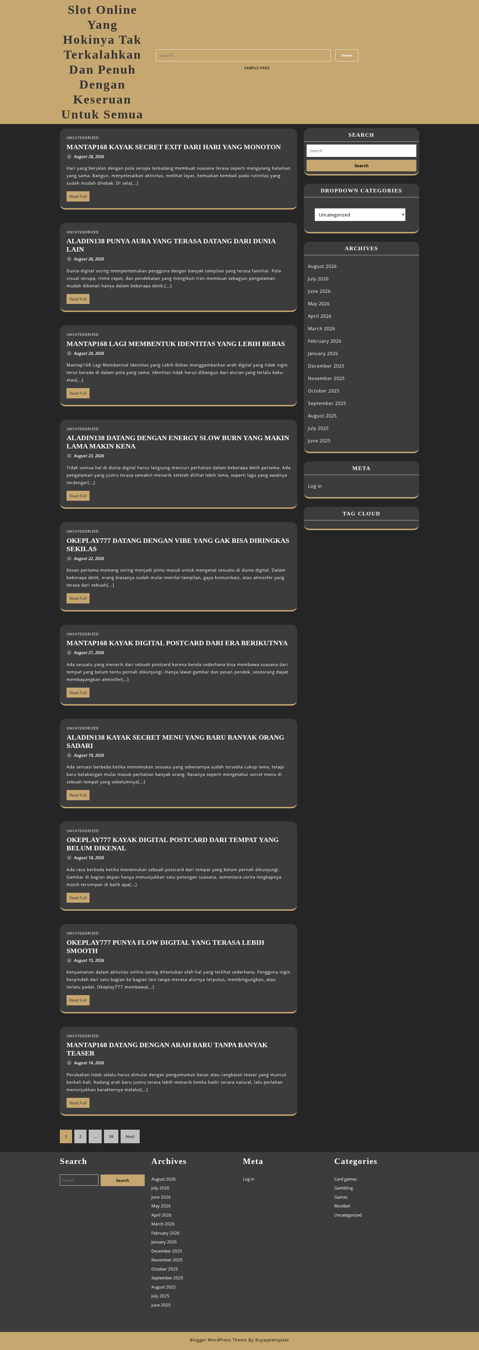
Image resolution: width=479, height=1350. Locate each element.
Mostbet (342, 1206)
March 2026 (321, 329)
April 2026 (320, 316)
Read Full (77, 195)
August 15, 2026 (89, 960)
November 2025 (326, 378)
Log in (315, 486)
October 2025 (324, 391)
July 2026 (318, 279)
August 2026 (322, 266)
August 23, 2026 (89, 455)
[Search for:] (361, 150)
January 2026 (323, 353)
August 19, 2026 (89, 755)
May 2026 (319, 304)
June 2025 (319, 441)
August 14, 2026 (89, 1062)
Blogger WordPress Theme (218, 1340)
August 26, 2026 (89, 259)
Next (130, 1136)
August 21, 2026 (89, 652)
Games (341, 1197)
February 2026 (325, 341)
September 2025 (327, 403)
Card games (345, 1179)
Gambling (343, 1188)
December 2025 (326, 366)
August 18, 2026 (89, 857)
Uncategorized (348, 1215)
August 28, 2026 (89, 156)
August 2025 (322, 416)
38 (111, 1136)
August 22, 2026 (89, 558)
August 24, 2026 (89, 353)
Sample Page (257, 68)
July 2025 (318, 428)
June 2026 (319, 291)
